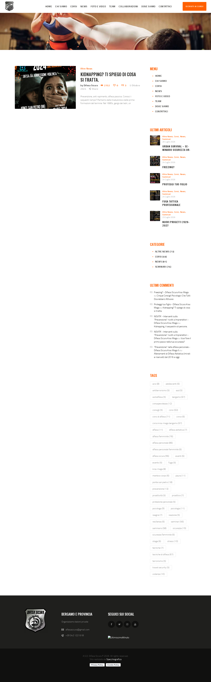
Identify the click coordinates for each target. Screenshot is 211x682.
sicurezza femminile (163, 534)
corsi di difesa (161, 416)
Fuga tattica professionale (171, 203)
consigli (157, 409)
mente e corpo (160, 475)
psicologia (178, 508)
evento (157, 462)
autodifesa (159, 396)
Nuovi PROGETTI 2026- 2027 (175, 223)
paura (180, 475)
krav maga (159, 468)
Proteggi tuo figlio (174, 184)
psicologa (158, 508)
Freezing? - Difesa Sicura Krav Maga (171, 292)
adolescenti (173, 383)
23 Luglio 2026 (168, 217)
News (158, 91)
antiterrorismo (161, 390)
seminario (159, 528)
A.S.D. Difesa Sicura (92, 655)
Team (158, 101)
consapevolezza (162, 403)
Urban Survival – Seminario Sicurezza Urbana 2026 (176, 150)
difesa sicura (160, 455)
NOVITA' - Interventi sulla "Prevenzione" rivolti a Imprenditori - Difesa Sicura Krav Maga (171, 320)
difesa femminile (162, 436)
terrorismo (159, 560)
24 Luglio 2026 (168, 162)
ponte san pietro (162, 482)
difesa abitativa (178, 429)
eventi (179, 455)
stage (156, 541)
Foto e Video (162, 96)
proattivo (178, 495)
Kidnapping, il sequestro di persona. (170, 326)
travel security (160, 567)
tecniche (158, 547)
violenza (158, 574)
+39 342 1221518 (75, 635)
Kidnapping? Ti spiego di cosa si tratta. (108, 77)
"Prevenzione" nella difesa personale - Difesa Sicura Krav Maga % (172, 348)
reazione (174, 514)
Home (158, 75)
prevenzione (160, 488)
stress (172, 541)
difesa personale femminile (167, 449)
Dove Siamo (162, 106)
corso (180, 416)
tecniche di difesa (162, 554)
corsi (173, 409)
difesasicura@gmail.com (78, 629)
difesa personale (162, 442)
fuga (172, 462)
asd (179, 390)
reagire (157, 514)
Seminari (166, 139)
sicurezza (179, 528)
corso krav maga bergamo (167, 423)
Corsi (158, 86)
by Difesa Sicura (89, 85)
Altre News (86, 68)
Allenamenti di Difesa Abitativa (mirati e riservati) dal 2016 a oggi (172, 355)
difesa (157, 429)
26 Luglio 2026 (168, 141)
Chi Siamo (161, 80)
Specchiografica (113, 659)
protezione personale (164, 501)
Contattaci (161, 111)
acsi (155, 383)
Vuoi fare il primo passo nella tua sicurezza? (172, 340)
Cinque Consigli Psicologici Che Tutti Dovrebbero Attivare (172, 297)
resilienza (158, 521)
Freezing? (168, 167)
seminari (177, 521)
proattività (159, 495)
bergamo (178, 396)
